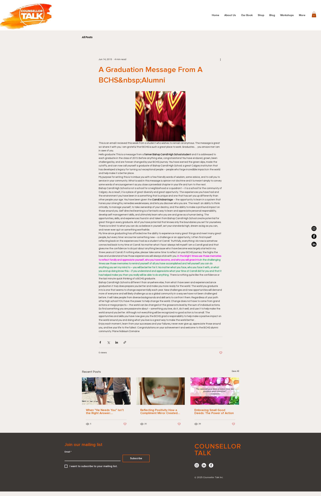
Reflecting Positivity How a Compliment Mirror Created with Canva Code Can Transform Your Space (159, 412)
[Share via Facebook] (100, 342)
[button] (314, 14)
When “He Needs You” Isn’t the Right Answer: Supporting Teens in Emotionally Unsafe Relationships (105, 412)
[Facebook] (313, 236)
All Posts (87, 37)
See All (235, 371)
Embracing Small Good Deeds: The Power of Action (214, 412)
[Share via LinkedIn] (116, 342)
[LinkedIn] (204, 465)
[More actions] (220, 59)
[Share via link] (124, 342)
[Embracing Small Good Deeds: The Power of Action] (214, 391)
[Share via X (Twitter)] (108, 342)
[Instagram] (313, 228)
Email (68, 452)
